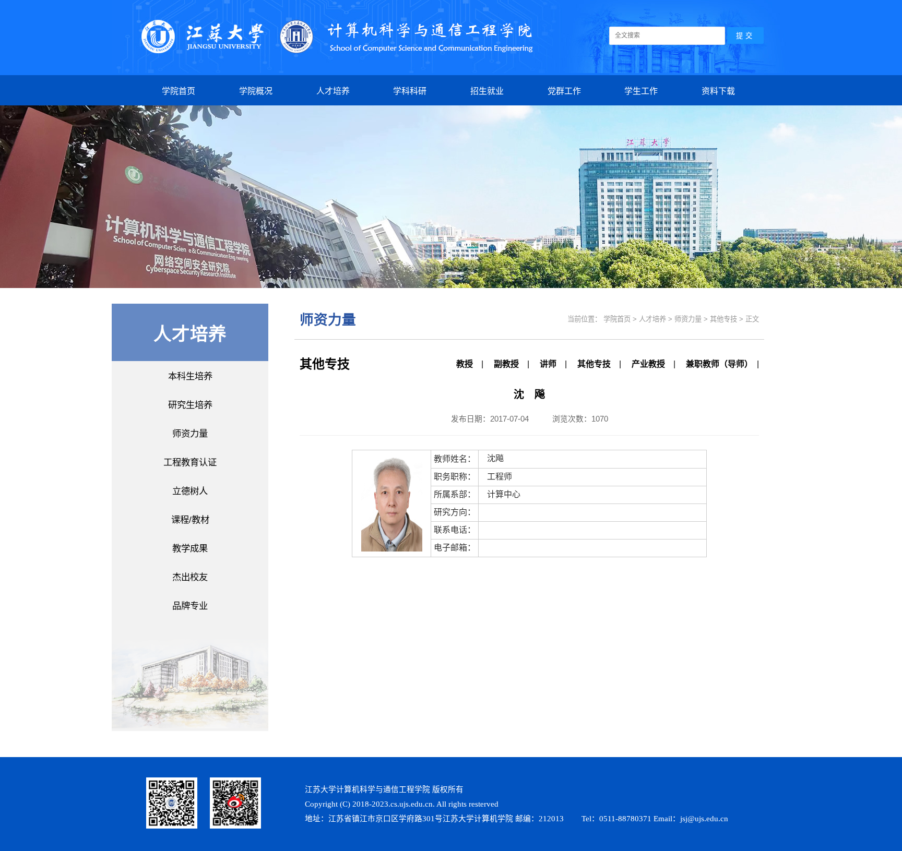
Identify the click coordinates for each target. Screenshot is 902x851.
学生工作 (641, 91)
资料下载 (718, 91)
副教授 (506, 363)
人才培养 (333, 91)
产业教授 (648, 363)
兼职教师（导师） (717, 363)
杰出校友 (190, 577)
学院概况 (255, 91)
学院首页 (178, 91)
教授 (464, 363)
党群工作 (564, 91)
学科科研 (409, 91)
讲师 (548, 363)
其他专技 (594, 363)
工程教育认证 (190, 462)
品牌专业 (190, 606)
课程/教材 (190, 519)
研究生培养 (190, 405)
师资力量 (190, 433)
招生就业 (487, 91)
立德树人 (190, 491)
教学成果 (190, 548)
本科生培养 (190, 376)
